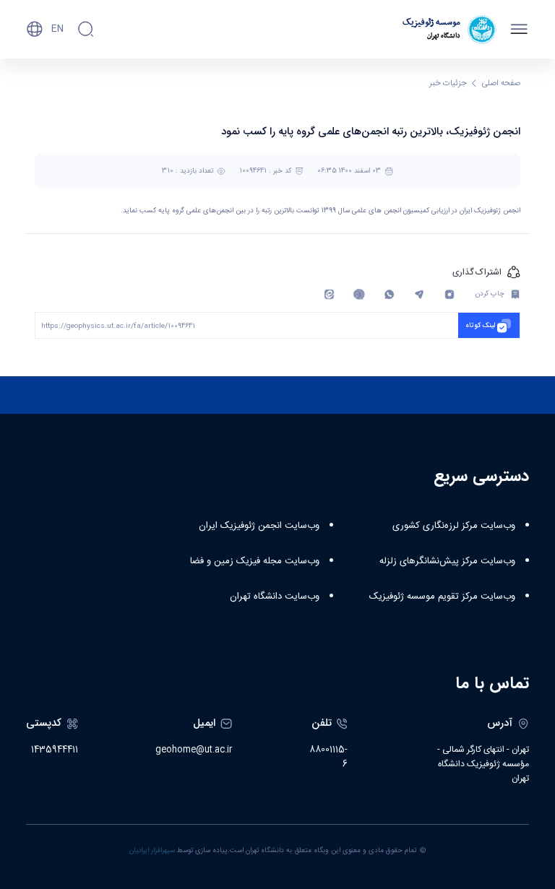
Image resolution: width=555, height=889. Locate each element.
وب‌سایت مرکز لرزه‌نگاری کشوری (453, 526)
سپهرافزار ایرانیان (152, 851)
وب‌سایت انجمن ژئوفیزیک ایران (259, 526)
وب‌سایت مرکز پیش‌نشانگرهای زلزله (447, 561)
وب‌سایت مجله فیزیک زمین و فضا (254, 561)
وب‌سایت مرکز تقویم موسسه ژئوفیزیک (442, 596)
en (57, 29)
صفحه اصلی (501, 83)
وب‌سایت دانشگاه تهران (274, 596)
